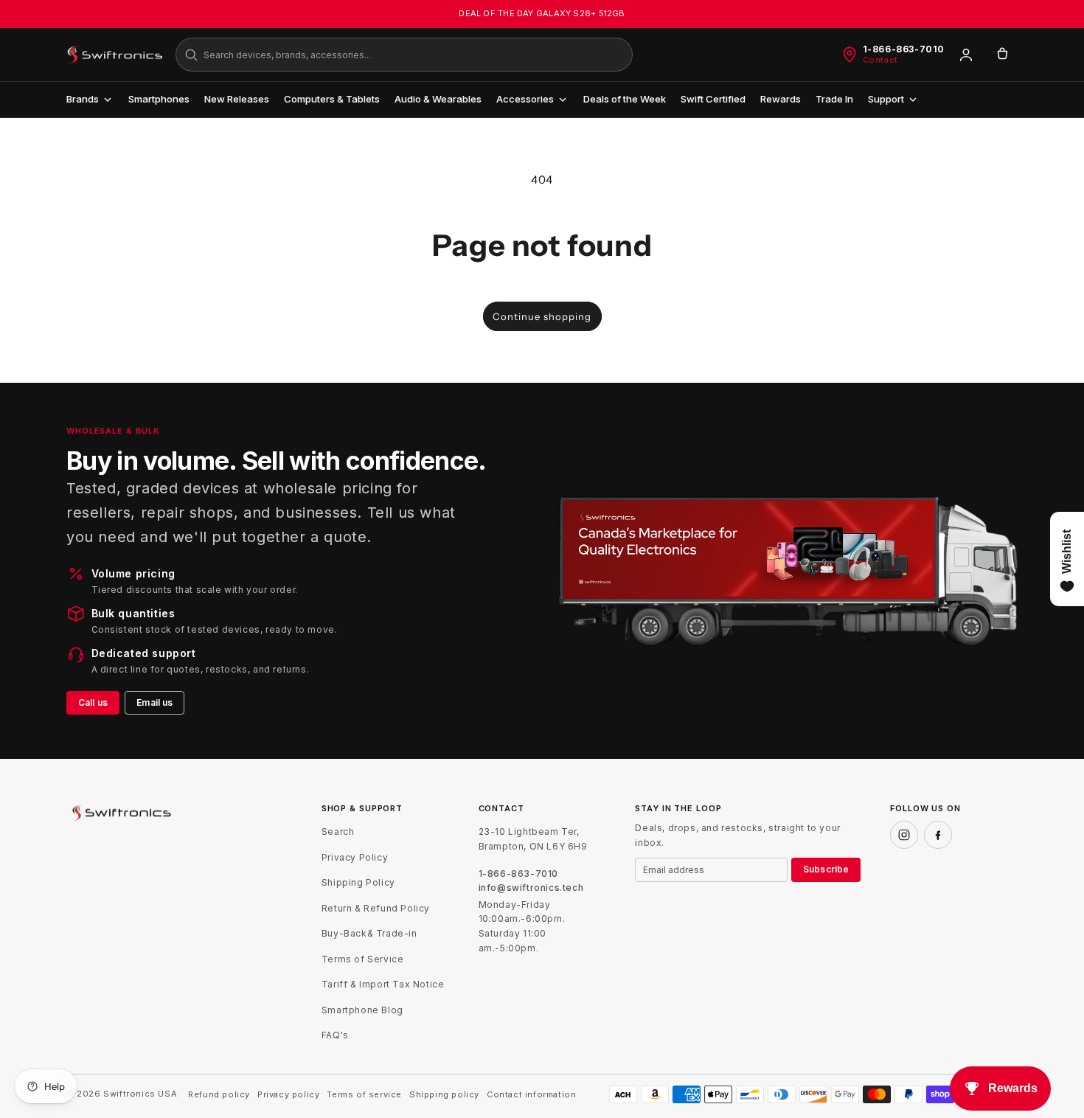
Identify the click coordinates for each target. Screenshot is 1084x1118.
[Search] (191, 54)
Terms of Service (363, 959)
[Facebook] (938, 835)
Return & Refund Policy (376, 908)
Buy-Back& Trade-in (369, 933)
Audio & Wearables (438, 99)
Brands (82, 99)
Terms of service (364, 1095)
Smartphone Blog (362, 1009)
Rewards (780, 99)
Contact (880, 60)
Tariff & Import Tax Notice (383, 984)
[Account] (966, 54)
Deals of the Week (624, 99)
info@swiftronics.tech (531, 888)
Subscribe (826, 869)
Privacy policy (288, 1095)
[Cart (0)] (1002, 54)
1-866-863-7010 (904, 49)
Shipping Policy (358, 882)
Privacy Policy (355, 857)
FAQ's (335, 1035)
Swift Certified (713, 99)
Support (886, 99)
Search (338, 831)
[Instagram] (904, 835)
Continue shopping (542, 316)
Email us (154, 702)
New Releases (236, 99)
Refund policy (219, 1095)
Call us (93, 702)
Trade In (834, 99)
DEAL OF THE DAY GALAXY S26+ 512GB (542, 13)
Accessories (525, 99)
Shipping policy (444, 1095)
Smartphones (159, 99)
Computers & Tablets (332, 99)
